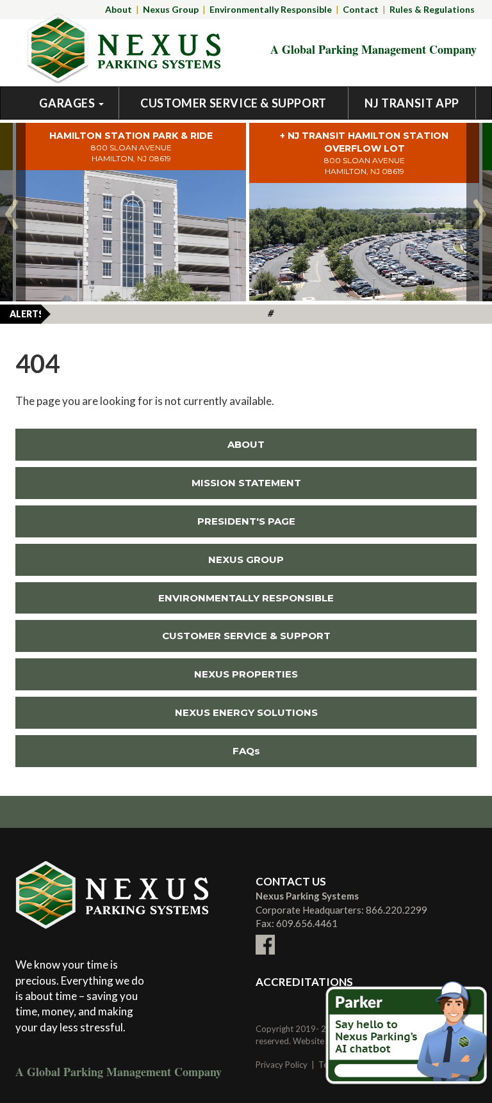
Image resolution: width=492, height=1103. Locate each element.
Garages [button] (68, 103)
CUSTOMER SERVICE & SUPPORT (246, 636)
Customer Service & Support (233, 103)
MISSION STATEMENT (246, 483)
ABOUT (246, 444)
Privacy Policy (282, 1064)
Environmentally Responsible (270, 9)
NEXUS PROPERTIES (156, 674)
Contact (361, 9)
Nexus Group (171, 9)
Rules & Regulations (432, 9)
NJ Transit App (412, 103)
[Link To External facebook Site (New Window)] (265, 936)
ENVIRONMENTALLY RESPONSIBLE (246, 598)
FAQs (246, 751)
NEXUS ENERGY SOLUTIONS (166, 712)
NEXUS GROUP (246, 559)
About (118, 9)
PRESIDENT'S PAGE (246, 521)
